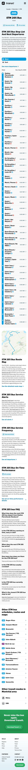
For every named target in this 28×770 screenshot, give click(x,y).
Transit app (12, 447)
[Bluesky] (18, 759)
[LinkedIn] (22, 760)
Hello (4, 739)
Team (16, 744)
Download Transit (13, 727)
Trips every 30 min (9, 25)
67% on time (22, 25)
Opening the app (6, 372)
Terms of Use (18, 750)
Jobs (16, 746)
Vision (16, 741)
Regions (4, 741)
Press (3, 746)
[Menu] (25, 3)
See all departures (8, 459)
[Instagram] (15, 760)
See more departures (9, 66)
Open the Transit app (7, 400)
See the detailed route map (12, 386)
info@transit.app (19, 757)
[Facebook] (20, 760)
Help (3, 748)
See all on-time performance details (12, 499)
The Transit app (14, 409)
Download (19, 765)
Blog (3, 744)
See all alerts (6, 419)
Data (3, 761)
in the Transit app (20, 571)
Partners (5, 754)
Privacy (17, 748)
